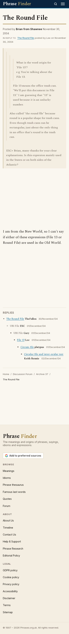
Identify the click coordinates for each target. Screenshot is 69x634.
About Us (8, 520)
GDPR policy (10, 570)
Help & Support (12, 541)
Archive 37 (42, 374)
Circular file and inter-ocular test (43, 354)
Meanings (8, 470)
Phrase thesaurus (13, 484)
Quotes (7, 498)
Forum (6, 505)
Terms (7, 605)
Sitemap (8, 612)
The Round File (25, 37)
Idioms (7, 477)
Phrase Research (13, 548)
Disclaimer (9, 598)
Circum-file (27, 347)
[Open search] (55, 3)
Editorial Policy (11, 555)
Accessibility (10, 591)
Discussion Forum (22, 374)
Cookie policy (11, 577)
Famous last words (14, 491)
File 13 (20, 340)
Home (6, 374)
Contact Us (9, 534)
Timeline (8, 527)
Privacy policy (11, 584)
